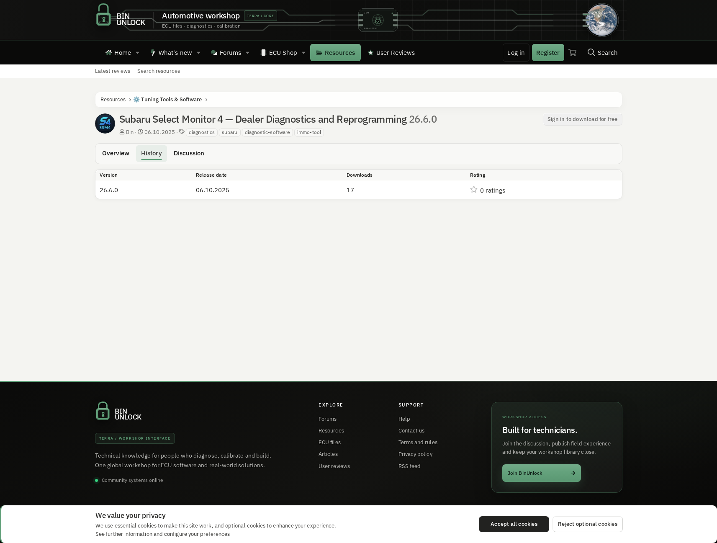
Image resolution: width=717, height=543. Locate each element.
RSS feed (409, 466)
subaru (229, 132)
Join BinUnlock (525, 473)
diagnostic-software (267, 132)
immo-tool (309, 132)
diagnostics (202, 132)
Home (122, 53)
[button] (137, 52)
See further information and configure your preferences (162, 533)
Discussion (189, 153)
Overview (116, 153)
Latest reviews (113, 71)
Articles (328, 454)
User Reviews (395, 53)
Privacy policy (415, 454)
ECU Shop (283, 53)
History (151, 153)
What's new (175, 53)
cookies (147, 525)
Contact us (411, 430)
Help (404, 418)
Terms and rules (417, 442)
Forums (230, 53)
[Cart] (572, 52)
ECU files (330, 442)
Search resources (158, 71)
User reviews (334, 466)
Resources (340, 53)
